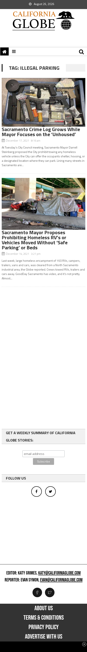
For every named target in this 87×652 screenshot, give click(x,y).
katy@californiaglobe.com (59, 573)
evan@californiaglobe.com (61, 580)
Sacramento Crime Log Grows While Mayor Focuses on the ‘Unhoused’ (41, 131)
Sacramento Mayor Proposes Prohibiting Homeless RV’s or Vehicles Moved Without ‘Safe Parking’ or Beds (35, 240)
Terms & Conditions (43, 618)
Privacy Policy (44, 627)
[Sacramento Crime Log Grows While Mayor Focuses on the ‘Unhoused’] (43, 102)
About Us (43, 608)
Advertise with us (43, 636)
